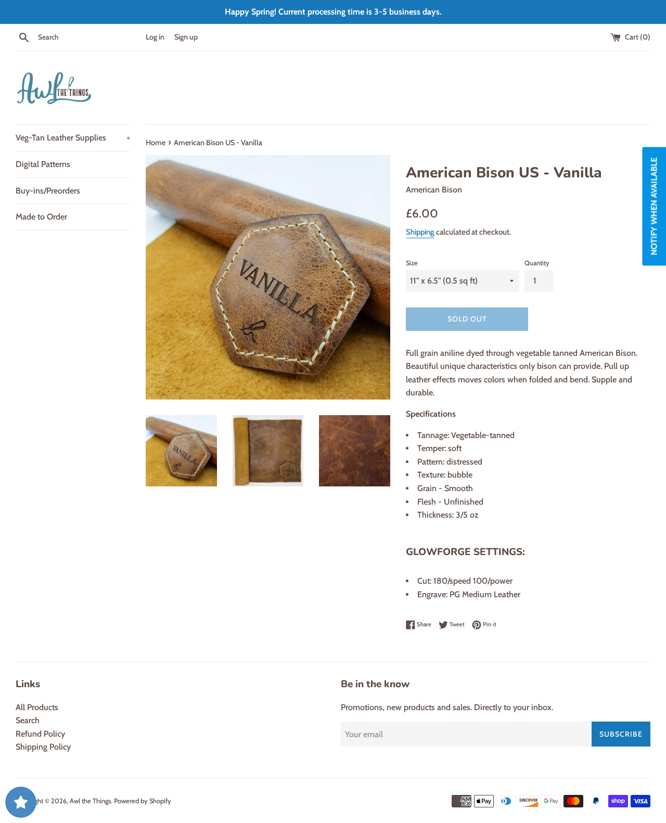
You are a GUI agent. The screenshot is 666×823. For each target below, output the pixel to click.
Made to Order (41, 217)
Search (28, 720)
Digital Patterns (43, 164)
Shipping (420, 232)
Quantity (536, 263)
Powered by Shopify (142, 801)
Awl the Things (90, 801)
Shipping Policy (43, 747)
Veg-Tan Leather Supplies (73, 138)
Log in (155, 37)
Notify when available (654, 206)
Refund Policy (40, 734)
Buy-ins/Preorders (48, 191)
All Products (37, 707)
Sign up (186, 37)
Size (412, 263)
